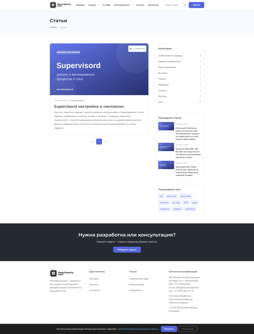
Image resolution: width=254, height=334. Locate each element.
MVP (186, 203)
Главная (80, 5)
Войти (196, 5)
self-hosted (171, 196)
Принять (169, 329)
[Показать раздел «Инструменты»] (132, 5)
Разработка (135, 290)
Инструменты (122, 5)
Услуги (92, 5)
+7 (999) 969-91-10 (184, 291)
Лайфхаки (179, 84)
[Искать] (185, 5)
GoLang (179, 90)
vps (161, 196)
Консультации (136, 284)
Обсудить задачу (127, 249)
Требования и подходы (179, 55)
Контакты (153, 5)
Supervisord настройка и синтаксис (89, 106)
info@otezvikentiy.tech (187, 287)
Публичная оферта (178, 302)
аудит (194, 203)
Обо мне (93, 284)
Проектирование (179, 67)
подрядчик (164, 209)
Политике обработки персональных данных (139, 329)
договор (176, 203)
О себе (106, 5)
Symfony (179, 96)
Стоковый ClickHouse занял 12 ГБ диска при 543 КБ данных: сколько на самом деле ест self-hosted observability (187, 133)
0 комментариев (77, 100)
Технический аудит (139, 278)
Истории (179, 73)
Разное (179, 79)
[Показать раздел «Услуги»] (99, 5)
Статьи (140, 5)
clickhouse (164, 203)
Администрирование (179, 61)
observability (185, 196)
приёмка (177, 209)
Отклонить (188, 329)
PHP (179, 102)
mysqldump (190, 209)
